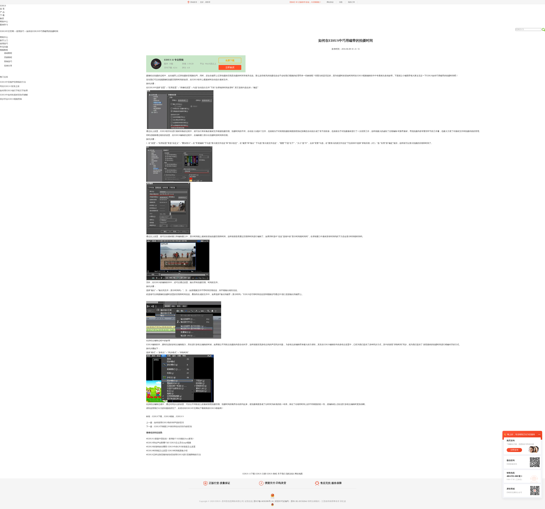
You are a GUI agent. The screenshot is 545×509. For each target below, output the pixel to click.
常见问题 (4, 47)
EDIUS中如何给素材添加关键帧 (14, 95)
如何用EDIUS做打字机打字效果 (14, 90)
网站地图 (299, 474)
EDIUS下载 (157, 416)
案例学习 (4, 25)
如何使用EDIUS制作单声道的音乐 (169, 422)
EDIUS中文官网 (7, 31)
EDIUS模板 (215, 408)
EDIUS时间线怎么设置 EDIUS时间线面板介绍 (166, 451)
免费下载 (229, 60)
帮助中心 (4, 22)
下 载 (2, 15)
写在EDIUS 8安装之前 (9, 86)
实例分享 (8, 66)
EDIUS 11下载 (249, 474)
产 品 (2, 12)
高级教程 (8, 57)
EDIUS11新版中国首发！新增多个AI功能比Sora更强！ (170, 439)
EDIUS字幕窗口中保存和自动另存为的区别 (173, 426)
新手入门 (4, 40)
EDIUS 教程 (272, 474)
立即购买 (229, 67)
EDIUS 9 (180, 416)
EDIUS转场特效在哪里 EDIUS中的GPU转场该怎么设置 (170, 447)
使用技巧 (20, 31)
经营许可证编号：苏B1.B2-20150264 (291, 501)
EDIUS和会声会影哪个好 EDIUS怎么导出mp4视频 (168, 443)
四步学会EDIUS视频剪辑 (11, 99)
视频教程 (4, 50)
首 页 (2, 9)
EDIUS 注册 (260, 474)
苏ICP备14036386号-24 (264, 501)
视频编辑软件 (369, 76)
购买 (2, 18)
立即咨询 (514, 450)
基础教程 (8, 53)
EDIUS (3, 6)
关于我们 (282, 474)
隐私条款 (290, 474)
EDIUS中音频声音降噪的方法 (13, 82)
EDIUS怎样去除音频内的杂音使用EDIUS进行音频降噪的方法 (173, 455)
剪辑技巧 (8, 61)
